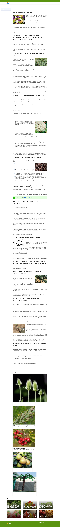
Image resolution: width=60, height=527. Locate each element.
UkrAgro (8, 3)
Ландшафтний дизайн (40, 3)
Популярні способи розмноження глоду (19, 448)
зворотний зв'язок (41, 522)
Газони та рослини (19, 3)
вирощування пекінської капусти (29, 197)
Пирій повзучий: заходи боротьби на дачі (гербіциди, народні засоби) (24, 425)
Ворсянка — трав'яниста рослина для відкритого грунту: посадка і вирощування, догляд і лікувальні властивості (28, 402)
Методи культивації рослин (6, 6)
